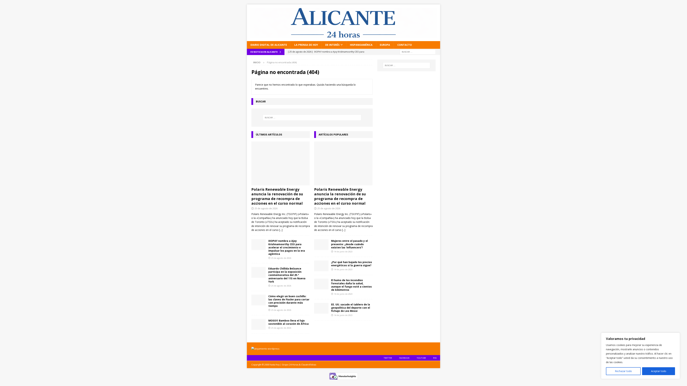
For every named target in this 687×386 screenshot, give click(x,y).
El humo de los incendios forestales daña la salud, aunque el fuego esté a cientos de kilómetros (351, 285)
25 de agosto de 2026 (266, 208)
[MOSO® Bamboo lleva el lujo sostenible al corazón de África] (258, 324)
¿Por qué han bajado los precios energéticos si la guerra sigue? (351, 263)
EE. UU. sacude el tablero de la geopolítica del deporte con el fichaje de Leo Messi (350, 308)
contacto (404, 44)
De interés (332, 44)
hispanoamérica (361, 44)
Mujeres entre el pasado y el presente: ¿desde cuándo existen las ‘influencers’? (349, 244)
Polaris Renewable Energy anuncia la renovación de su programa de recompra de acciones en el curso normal (277, 196)
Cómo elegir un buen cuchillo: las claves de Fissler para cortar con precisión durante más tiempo (288, 301)
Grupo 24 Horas (290, 364)
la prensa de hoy (306, 44)
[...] (280, 230)
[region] (640, 356)
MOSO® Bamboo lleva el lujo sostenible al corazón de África (288, 322)
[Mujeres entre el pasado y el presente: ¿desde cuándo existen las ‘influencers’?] (321, 244)
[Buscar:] (418, 51)
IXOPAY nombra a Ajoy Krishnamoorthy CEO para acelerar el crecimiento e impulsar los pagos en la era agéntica (286, 247)
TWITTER (388, 358)
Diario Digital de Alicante (268, 44)
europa (385, 44)
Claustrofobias (308, 364)
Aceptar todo (658, 371)
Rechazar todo (623, 371)
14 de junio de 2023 (343, 251)
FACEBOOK (404, 358)
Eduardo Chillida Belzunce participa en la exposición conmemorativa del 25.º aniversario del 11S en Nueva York (286, 275)
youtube (421, 358)
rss (435, 358)
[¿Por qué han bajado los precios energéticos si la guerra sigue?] (321, 266)
